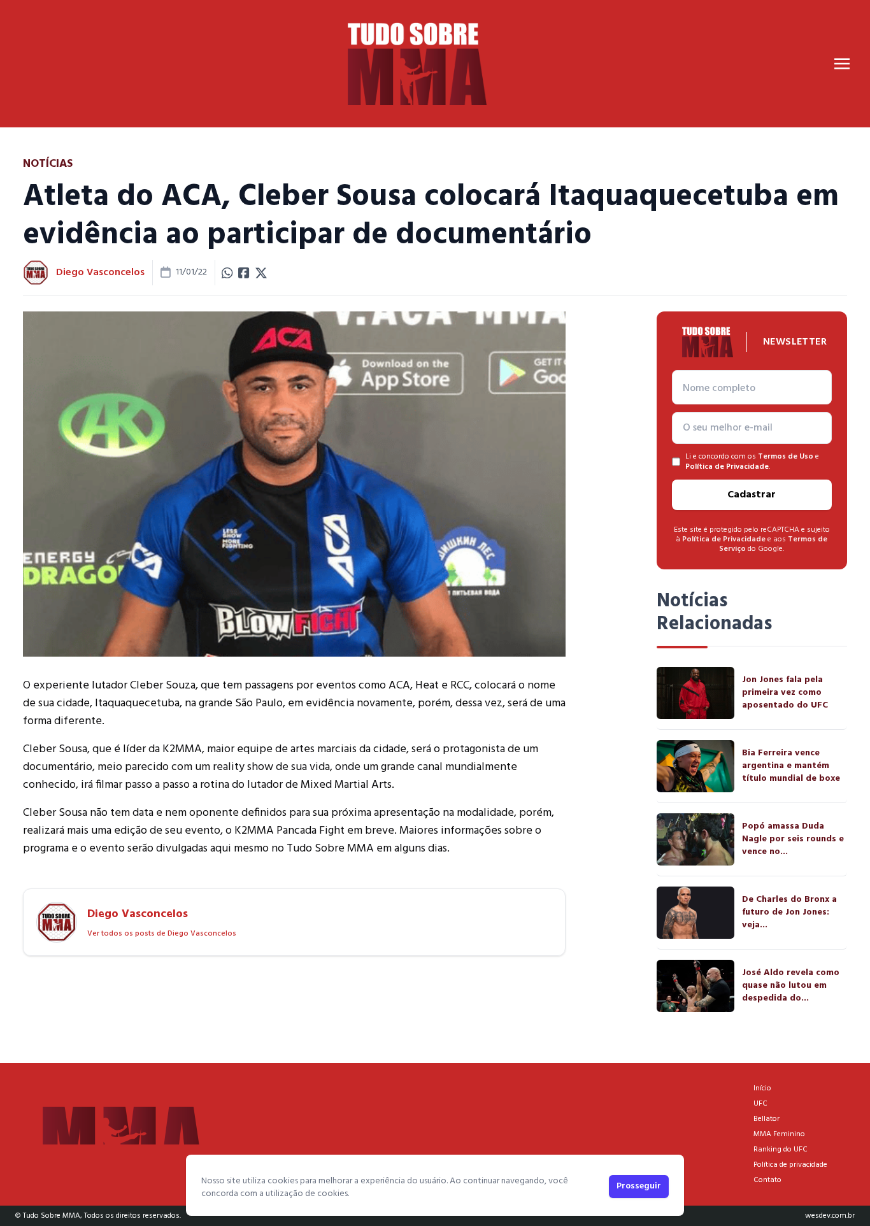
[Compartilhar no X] (261, 272)
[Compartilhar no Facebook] (243, 272)
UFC (760, 1103)
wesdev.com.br (830, 1215)
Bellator (766, 1119)
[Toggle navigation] (842, 63)
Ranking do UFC (780, 1149)
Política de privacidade (790, 1164)
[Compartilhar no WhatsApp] (227, 272)
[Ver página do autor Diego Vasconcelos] (35, 272)
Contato (767, 1180)
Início (762, 1088)
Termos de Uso (785, 456)
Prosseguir (639, 1186)
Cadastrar (751, 495)
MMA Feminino (779, 1134)
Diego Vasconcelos (100, 272)
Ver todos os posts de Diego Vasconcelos (161, 934)
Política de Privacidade (727, 466)
